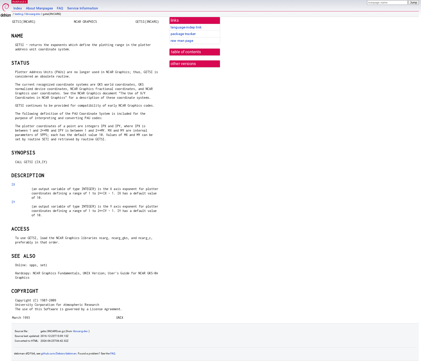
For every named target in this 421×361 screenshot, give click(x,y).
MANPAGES (19, 1)
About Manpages (39, 8)
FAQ (60, 8)
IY (13, 202)
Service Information (82, 8)
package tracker (183, 34)
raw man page (182, 41)
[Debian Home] (5, 9)
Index (17, 8)
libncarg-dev (32, 14)
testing (19, 14)
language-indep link (186, 27)
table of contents (186, 52)
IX (13, 184)
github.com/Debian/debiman (59, 353)
